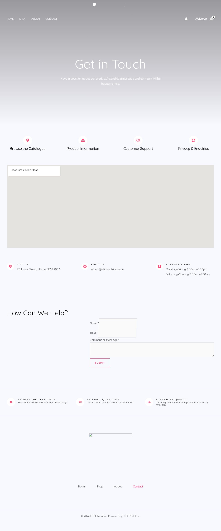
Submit (100, 362)
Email (94, 332)
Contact (51, 18)
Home (10, 18)
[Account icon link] (186, 18)
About (35, 18)
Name (94, 323)
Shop (22, 18)
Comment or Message (104, 340)
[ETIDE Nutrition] (109, 18)
